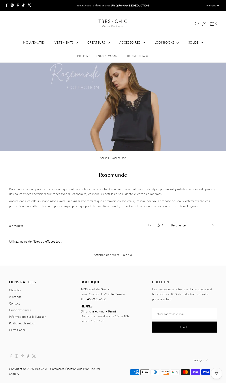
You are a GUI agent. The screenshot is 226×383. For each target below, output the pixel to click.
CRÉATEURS (97, 42)
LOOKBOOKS (164, 42)
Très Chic (41, 369)
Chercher (15, 290)
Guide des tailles (20, 310)
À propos (15, 297)
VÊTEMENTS (65, 42)
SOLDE (194, 42)
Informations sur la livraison (27, 316)
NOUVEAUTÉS (34, 42)
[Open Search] (197, 24)
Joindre (184, 327)
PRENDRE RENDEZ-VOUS (97, 55)
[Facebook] (7, 5)
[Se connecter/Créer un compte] (204, 24)
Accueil (104, 158)
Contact (14, 303)
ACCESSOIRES (130, 42)
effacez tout (53, 241)
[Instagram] (12, 5)
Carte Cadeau (18, 330)
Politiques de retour (22, 323)
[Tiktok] (23, 5)
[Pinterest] (18, 5)
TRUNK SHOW (137, 55)
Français (211, 5)
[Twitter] (29, 5)
